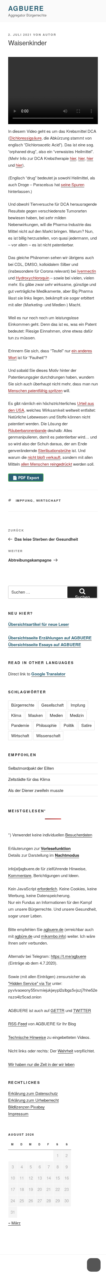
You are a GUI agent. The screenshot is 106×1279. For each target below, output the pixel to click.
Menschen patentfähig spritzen (35, 390)
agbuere (26, 8)
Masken (35, 715)
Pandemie (20, 725)
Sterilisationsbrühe (54, 450)
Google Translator (48, 674)
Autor (49, 35)
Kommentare (19, 875)
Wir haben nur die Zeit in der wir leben (41, 1064)
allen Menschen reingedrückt (46, 464)
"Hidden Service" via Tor (29, 983)
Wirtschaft (48, 500)
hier (73, 158)
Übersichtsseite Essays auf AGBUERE (44, 644)
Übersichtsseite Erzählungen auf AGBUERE (50, 638)
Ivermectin (86, 271)
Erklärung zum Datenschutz (33, 1093)
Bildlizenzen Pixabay (26, 1107)
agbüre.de (23, 936)
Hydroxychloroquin (32, 278)
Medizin (77, 715)
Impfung (24, 500)
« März (14, 1223)
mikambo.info (53, 936)
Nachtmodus (67, 855)
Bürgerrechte (22, 705)
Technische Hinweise (27, 1037)
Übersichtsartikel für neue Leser (38, 624)
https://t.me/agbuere (68, 956)
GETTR (57, 1010)
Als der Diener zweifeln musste (35, 790)
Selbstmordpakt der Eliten (31, 768)
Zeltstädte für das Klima (29, 779)
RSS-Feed (17, 1023)
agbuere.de (53, 929)
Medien (56, 715)
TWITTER (82, 1010)
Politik (69, 725)
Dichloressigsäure (26, 138)
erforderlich (47, 888)
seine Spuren (72, 184)
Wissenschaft (48, 735)
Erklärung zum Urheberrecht (33, 1100)
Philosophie (46, 725)
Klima (16, 715)
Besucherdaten (78, 834)
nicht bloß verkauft (44, 457)
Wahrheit (65, 1051)
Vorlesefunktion (56, 848)
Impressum (18, 1113)
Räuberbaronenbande (27, 430)
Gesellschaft (52, 705)
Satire (86, 725)
